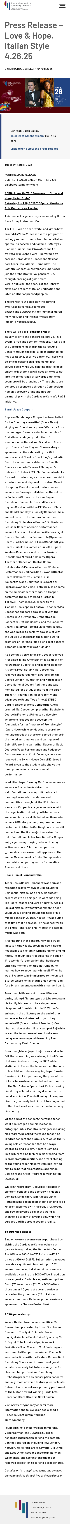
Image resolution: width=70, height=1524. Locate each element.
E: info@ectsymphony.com (43, 1517)
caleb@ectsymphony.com (27, 135)
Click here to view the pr (26, 148)
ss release (51, 148)
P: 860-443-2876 (38, 1512)
